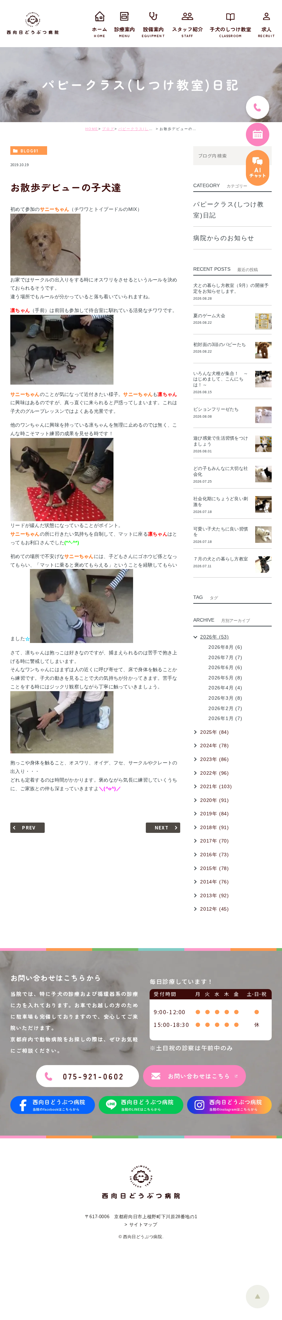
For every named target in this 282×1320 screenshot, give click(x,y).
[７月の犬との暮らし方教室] (263, 564)
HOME (91, 129)
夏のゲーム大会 (209, 315)
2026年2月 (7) (225, 708)
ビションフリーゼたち (218, 409)
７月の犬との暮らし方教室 (220, 558)
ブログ (108, 129)
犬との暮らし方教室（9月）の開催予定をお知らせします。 (231, 288)
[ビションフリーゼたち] (263, 415)
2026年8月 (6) (225, 647)
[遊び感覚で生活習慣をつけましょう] (263, 444)
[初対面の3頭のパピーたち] (263, 350)
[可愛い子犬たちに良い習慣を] (263, 534)
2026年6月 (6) (225, 667)
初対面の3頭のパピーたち (219, 344)
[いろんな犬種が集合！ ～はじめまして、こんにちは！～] (263, 379)
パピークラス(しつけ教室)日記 (146, 129)
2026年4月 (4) (225, 687)
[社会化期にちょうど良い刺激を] (263, 504)
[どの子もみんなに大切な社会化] (263, 474)
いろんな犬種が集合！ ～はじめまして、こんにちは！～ (220, 379)
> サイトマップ (140, 1224)
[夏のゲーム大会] (263, 321)
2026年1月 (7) (225, 718)
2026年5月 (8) (225, 677)
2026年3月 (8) (225, 698)
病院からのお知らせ (223, 238)
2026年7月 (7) (225, 657)
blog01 (30, 150)
